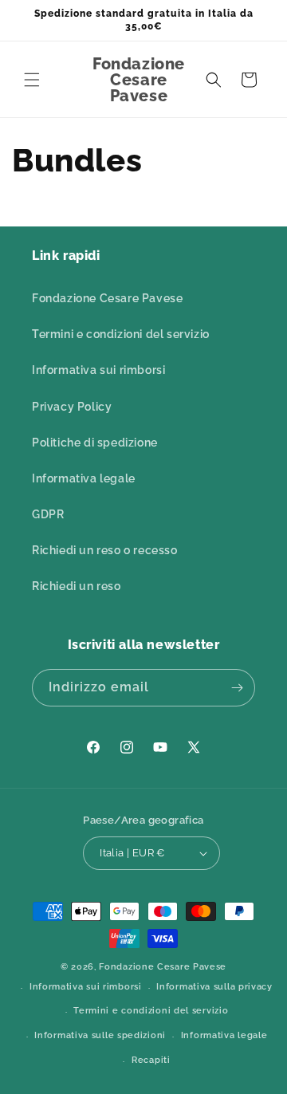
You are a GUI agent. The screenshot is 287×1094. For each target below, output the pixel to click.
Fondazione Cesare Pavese (107, 298)
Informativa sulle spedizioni (100, 1035)
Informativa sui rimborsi (98, 370)
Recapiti (151, 1060)
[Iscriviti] (236, 687)
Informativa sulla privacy (214, 987)
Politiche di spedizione (95, 442)
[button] (31, 79)
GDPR (48, 514)
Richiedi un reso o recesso (105, 550)
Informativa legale (84, 478)
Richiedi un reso (76, 586)
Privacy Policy (72, 406)
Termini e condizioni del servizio (121, 334)
